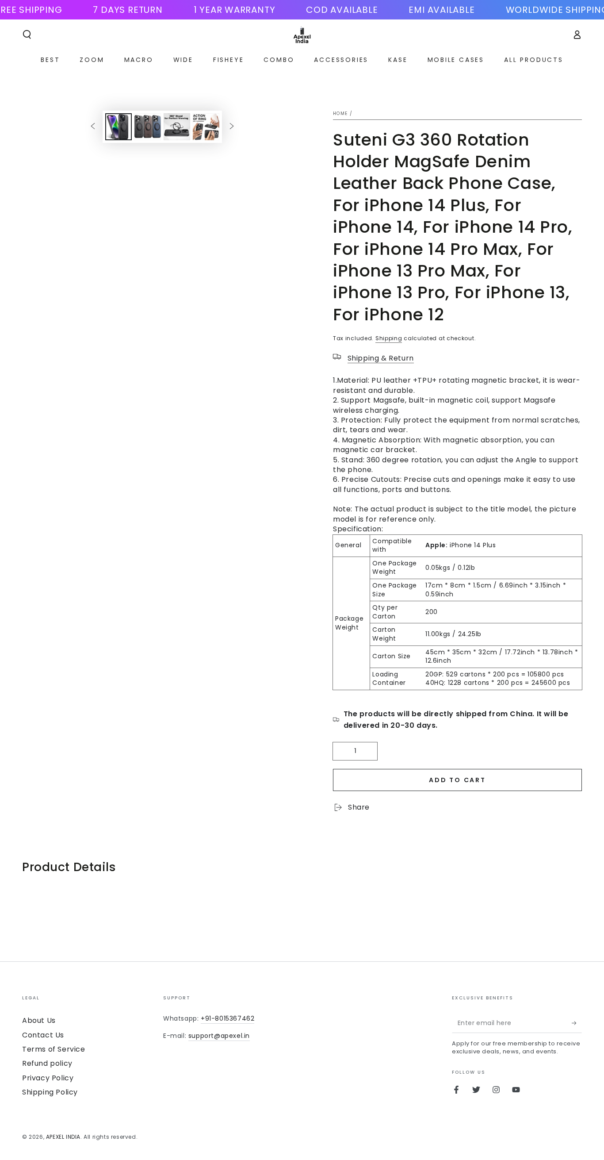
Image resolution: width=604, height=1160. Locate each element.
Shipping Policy (50, 1092)
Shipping (388, 338)
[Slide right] (231, 126)
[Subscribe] (577, 1023)
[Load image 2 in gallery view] (147, 126)
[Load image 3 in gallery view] (177, 126)
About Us (39, 1020)
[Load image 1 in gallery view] (118, 126)
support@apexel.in (219, 1035)
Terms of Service (53, 1049)
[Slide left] (93, 126)
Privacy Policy (47, 1078)
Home (340, 113)
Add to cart (457, 780)
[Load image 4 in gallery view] (206, 126)
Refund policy (47, 1063)
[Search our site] (26, 34)
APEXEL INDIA (63, 1137)
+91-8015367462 (227, 1018)
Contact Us (43, 1035)
